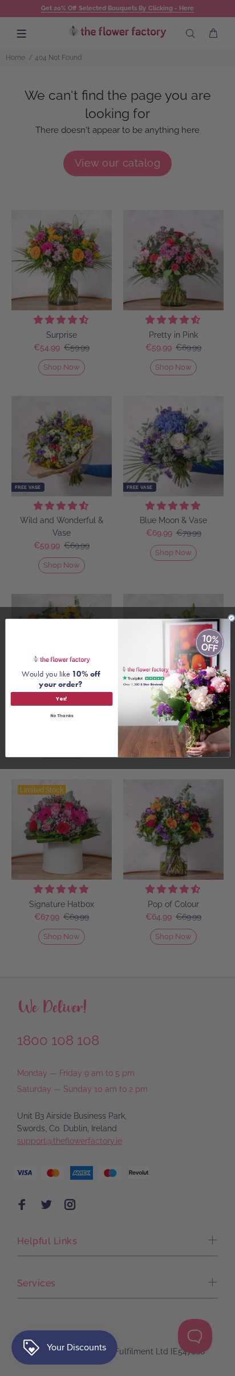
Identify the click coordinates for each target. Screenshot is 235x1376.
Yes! (61, 698)
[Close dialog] (231, 618)
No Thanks (61, 715)
